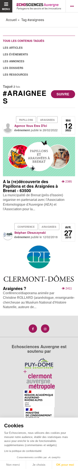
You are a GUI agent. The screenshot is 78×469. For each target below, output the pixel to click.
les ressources (15, 74)
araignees (47, 119)
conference (26, 226)
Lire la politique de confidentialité (23, 451)
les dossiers (13, 68)
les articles (13, 48)
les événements (15, 54)
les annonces (13, 61)
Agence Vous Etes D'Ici (30, 126)
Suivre (63, 94)
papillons (26, 119)
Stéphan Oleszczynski (30, 232)
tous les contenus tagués (23, 41)
